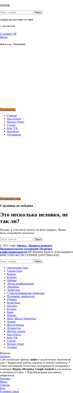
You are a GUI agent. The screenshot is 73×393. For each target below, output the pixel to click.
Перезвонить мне (10, 198)
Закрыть (5, 356)
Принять (5, 378)
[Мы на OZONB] (2, 69)
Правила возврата (40, 245)
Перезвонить (8, 109)
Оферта (23, 245)
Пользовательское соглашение (19, 248)
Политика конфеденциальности (26, 250)
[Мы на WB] (2, 106)
